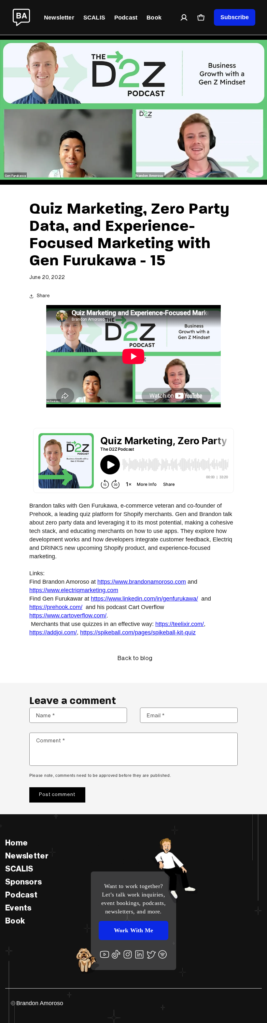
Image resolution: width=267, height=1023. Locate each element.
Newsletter (59, 17)
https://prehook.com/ (55, 607)
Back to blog (135, 658)
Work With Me (133, 930)
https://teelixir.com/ (179, 624)
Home (16, 843)
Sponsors (23, 882)
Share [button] (43, 296)
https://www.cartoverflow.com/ (67, 615)
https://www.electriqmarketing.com (73, 590)
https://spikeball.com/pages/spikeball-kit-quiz (138, 632)
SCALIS (94, 17)
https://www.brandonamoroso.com (141, 581)
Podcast (125, 17)
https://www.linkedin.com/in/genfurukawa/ (144, 598)
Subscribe (234, 17)
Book (154, 17)
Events (18, 908)
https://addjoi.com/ (53, 632)
